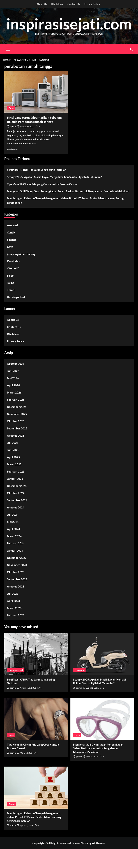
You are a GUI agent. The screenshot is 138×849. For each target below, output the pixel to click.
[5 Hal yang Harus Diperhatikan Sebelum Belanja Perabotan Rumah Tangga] (36, 92)
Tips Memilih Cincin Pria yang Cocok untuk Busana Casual (42, 184)
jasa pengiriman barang (21, 254)
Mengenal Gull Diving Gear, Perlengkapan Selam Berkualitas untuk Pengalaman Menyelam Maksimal (68, 191)
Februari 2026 (15, 399)
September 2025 (17, 428)
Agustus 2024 (15, 507)
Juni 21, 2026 (92, 687)
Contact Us (73, 4)
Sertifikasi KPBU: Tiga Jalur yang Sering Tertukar (36, 169)
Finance (12, 239)
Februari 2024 (15, 543)
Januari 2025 (15, 478)
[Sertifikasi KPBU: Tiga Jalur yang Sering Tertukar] (36, 654)
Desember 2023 (17, 557)
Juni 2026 (13, 371)
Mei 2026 (13, 378)
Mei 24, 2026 (26, 752)
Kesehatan (13, 261)
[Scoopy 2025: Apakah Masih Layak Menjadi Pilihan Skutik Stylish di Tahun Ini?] (102, 654)
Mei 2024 (13, 521)
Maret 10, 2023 (27, 126)
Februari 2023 (15, 615)
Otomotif (13, 268)
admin (13, 126)
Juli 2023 (12, 593)
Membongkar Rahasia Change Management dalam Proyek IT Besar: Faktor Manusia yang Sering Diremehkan (65, 200)
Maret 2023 (14, 608)
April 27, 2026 (26, 825)
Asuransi (12, 225)
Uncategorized (16, 297)
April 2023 (13, 600)
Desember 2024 (17, 485)
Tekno (10, 282)
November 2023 (17, 564)
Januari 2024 (15, 550)
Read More (12, 149)
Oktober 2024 (15, 493)
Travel (11, 290)
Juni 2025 (13, 450)
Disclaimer (57, 4)
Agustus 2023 (15, 586)
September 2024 (17, 500)
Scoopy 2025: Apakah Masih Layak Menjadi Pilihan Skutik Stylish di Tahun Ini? (54, 177)
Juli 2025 (12, 442)
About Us (41, 4)
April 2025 (13, 457)
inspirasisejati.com (69, 24)
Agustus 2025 (15, 435)
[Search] (131, 49)
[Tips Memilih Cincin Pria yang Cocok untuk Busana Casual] (36, 719)
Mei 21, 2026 (92, 756)
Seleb (10, 275)
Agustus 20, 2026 (28, 687)
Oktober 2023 (15, 572)
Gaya (11, 108)
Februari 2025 (15, 471)
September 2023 (17, 579)
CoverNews (80, 843)
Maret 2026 (14, 392)
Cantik (11, 232)
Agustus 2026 (15, 363)
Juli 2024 (12, 514)
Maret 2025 (14, 464)
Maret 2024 (14, 536)
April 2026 (13, 385)
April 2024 (13, 529)
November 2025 (17, 414)
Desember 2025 (17, 406)
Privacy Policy (92, 4)
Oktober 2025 (15, 421)
